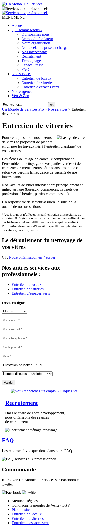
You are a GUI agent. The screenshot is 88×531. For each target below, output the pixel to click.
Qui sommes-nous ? (27, 30)
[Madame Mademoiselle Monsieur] (14, 311)
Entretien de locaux (36, 78)
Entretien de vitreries (37, 83)
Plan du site (21, 510)
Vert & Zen (20, 96)
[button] (13, 17)
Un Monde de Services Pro (23, 109)
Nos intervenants (34, 52)
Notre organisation (36, 43)
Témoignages (32, 61)
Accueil (18, 25)
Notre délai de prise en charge (44, 47)
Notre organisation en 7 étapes (32, 257)
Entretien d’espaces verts (31, 293)
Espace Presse (32, 65)
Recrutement (31, 56)
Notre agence (22, 91)
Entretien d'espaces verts (40, 87)
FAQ (25, 69)
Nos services (21, 74)
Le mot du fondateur (37, 39)
